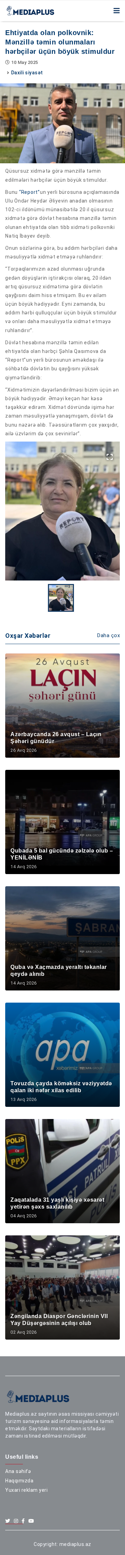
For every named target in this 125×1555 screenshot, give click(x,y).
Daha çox (108, 635)
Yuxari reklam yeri (26, 1490)
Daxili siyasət (27, 72)
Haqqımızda (19, 1480)
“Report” (29, 192)
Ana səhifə (18, 1471)
